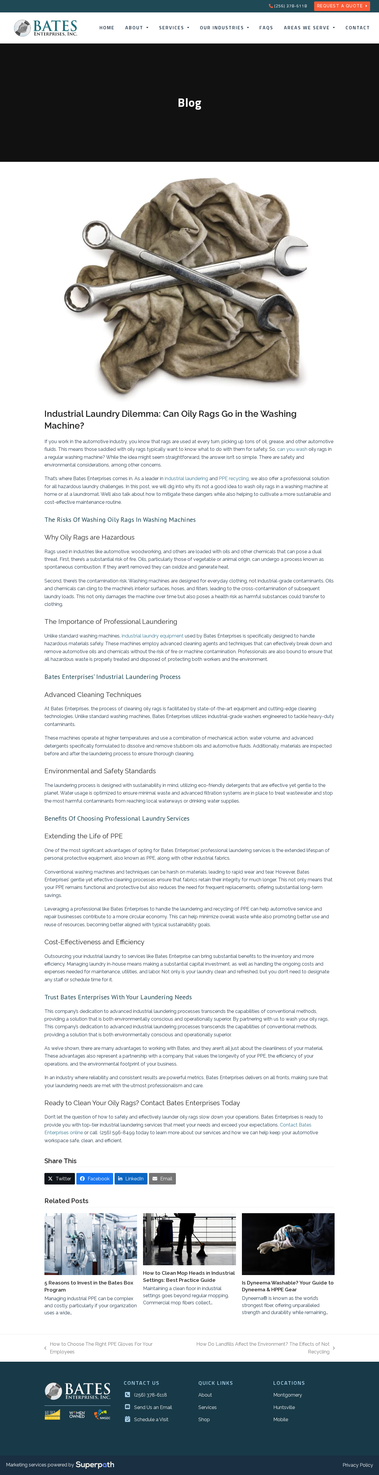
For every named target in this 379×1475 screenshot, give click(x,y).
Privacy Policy (358, 1465)
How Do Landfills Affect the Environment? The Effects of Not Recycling (254, 1348)
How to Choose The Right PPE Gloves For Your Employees (98, 1348)
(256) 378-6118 (290, 6)
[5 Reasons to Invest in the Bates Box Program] (90, 1244)
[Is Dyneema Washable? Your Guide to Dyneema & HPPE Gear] (288, 1244)
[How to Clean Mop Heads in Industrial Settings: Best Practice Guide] (189, 1239)
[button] (59, 1178)
